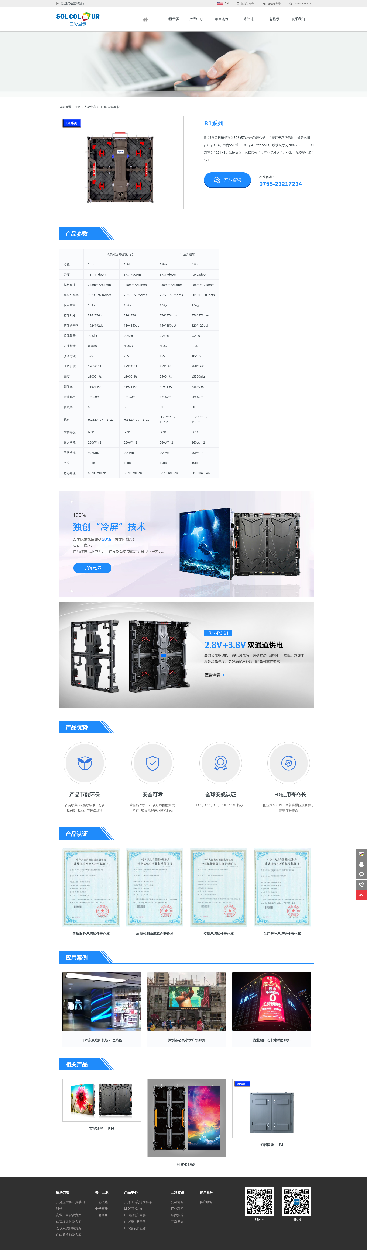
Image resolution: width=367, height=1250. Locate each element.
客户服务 (206, 1202)
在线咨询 (361, 854)
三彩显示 (272, 19)
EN (227, 3)
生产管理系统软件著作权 (282, 933)
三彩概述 (101, 1202)
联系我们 (298, 19)
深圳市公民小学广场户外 (186, 1040)
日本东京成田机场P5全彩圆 (102, 1040)
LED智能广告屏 (135, 1215)
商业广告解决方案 (69, 1215)
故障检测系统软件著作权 (155, 933)
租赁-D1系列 (186, 1164)
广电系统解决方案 (69, 1235)
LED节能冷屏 (133, 1208)
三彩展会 (177, 1221)
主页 (78, 107)
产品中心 (196, 19)
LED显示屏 (171, 19)
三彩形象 (101, 1215)
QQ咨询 (361, 864)
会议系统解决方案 (69, 1228)
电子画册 (101, 1208)
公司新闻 (177, 1202)
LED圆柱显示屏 (135, 1221)
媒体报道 (177, 1215)
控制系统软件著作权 (218, 933)
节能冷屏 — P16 (101, 1128)
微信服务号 (274, 3)
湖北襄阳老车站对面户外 (271, 1040)
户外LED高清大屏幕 (138, 1202)
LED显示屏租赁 (110, 107)
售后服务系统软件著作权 (91, 933)
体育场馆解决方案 (69, 1221)
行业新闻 (177, 1208)
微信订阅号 (247, 3)
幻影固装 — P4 (271, 1144)
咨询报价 (361, 874)
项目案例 (222, 19)
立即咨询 (232, 180)
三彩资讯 (247, 19)
